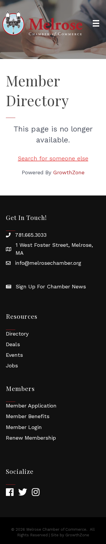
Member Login (24, 427)
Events (14, 355)
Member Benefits (27, 416)
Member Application (31, 405)
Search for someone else (53, 158)
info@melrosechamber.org (48, 263)
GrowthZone (69, 172)
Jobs (12, 365)
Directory (17, 334)
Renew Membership (31, 438)
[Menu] (96, 23)
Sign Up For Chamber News (51, 286)
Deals (13, 344)
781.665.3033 (31, 235)
